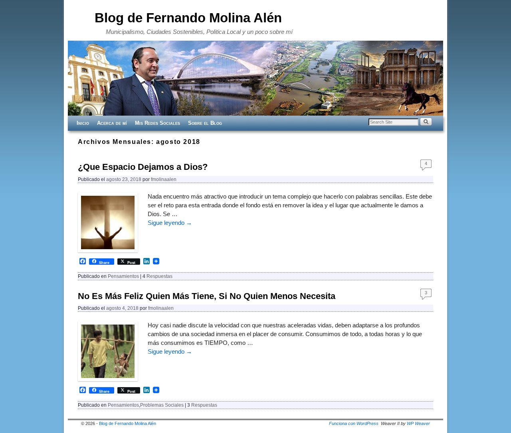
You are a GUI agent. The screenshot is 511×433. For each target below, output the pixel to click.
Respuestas (157, 276)
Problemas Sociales (162, 404)
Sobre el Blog (205, 123)
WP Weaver (418, 423)
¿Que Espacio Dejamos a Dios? (143, 167)
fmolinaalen (163, 179)
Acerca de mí (112, 123)
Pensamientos (123, 276)
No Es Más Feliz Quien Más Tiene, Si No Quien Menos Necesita (206, 296)
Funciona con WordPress (353, 423)
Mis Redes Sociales (157, 123)
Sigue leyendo (170, 223)
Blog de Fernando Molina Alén (188, 17)
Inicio (83, 123)
